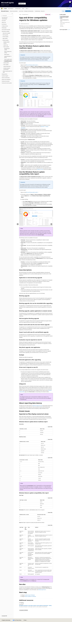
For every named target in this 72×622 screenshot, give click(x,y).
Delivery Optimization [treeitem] (7, 66)
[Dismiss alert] (70, 2)
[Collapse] (12, 13)
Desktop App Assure (42, 589)
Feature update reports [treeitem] (8, 59)
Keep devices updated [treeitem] (6, 33)
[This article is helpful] (68, 29)
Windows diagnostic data (37, 405)
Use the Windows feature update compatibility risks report (64, 20)
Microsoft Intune (25, 14)
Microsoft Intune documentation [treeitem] (4, 18)
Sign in (70, 8)
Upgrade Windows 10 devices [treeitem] (7, 57)
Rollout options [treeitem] (6, 54)
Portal (63, 11)
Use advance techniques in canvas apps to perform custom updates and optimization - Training (35, 605)
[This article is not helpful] (69, 29)
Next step (61, 26)
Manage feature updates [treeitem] (7, 49)
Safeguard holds (40, 169)
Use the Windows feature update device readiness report (64, 17)
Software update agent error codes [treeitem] (7, 72)
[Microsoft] (1, 8)
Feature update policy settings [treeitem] (7, 52)
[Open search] (67, 8)
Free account (68, 11)
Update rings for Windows (30, 595)
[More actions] (52, 14)
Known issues (62, 23)
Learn (20, 14)
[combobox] (6, 15)
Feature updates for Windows (30, 596)
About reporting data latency (65, 22)
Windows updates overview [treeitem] (6, 43)
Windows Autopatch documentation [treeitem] (7, 69)
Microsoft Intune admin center (32, 65)
